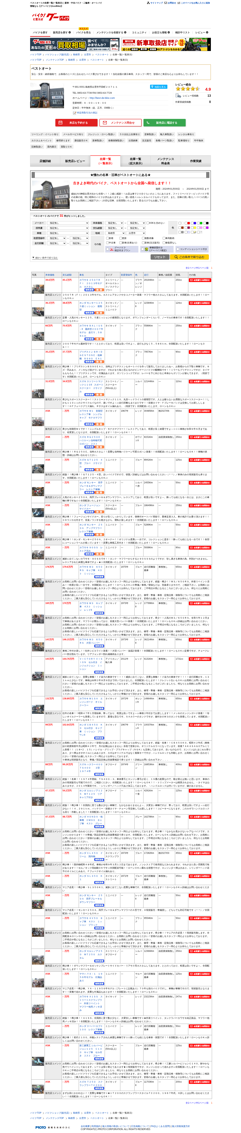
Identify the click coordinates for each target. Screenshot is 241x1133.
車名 (81, 275)
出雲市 (87, 54)
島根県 (76, 54)
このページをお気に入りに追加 (195, 3)
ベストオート (102, 54)
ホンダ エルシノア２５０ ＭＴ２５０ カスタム (91, 954)
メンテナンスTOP (55, 60)
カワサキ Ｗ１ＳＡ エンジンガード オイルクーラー (91, 702)
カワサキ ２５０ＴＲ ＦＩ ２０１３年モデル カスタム (91, 283)
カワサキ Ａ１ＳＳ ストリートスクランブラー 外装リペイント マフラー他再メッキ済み (91, 1003)
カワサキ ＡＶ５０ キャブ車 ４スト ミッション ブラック (91, 921)
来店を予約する (78, 122)
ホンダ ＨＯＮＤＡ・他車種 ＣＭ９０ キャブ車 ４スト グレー (91, 820)
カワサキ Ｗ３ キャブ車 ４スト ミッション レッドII (91, 606)
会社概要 (85, 1126)
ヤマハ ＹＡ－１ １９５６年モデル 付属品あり (91, 977)
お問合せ (172, 3)
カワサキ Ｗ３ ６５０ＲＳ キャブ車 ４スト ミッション (91, 570)
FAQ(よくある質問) (160, 1126)
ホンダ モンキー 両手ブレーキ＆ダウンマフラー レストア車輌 (91, 486)
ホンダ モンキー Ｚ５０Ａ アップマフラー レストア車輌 (91, 528)
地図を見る (160, 87)
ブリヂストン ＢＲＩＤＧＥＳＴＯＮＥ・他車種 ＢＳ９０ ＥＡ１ (91, 355)
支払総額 (67, 275)
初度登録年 (126, 275)
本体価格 (49, 275)
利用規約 (96, 1126)
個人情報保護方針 (181, 1126)
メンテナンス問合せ (123, 122)
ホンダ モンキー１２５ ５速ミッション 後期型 (92, 306)
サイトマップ (156, 3)
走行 (146, 275)
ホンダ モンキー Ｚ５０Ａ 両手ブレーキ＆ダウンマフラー (91, 898)
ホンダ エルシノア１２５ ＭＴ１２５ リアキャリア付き (91, 794)
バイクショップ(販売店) (57, 54)
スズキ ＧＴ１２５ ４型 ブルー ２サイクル (91, 463)
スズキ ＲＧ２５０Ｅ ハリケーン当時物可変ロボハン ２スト (91, 440)
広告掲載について (140, 1126)
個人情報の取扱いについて (115, 1126)
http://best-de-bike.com (103, 98)
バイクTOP (35, 54)
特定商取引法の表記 (87, 112)
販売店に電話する (166, 122)
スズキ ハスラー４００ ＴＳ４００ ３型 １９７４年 (92, 768)
